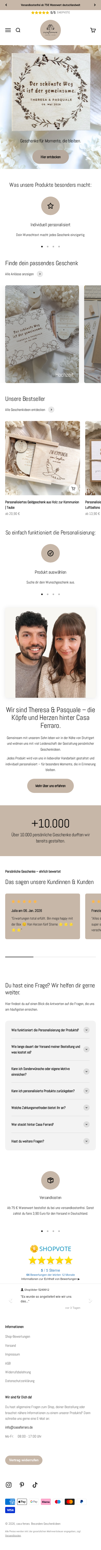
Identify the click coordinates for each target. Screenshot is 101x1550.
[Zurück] (6, 5)
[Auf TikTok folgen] (35, 1484)
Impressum (12, 1354)
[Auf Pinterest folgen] (21, 1484)
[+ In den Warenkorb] (73, 488)
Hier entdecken (51, 157)
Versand (10, 1345)
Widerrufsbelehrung (18, 1372)
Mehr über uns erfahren (50, 785)
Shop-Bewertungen (17, 1336)
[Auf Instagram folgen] (8, 1484)
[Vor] (95, 5)
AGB (8, 1363)
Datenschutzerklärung (19, 1380)
